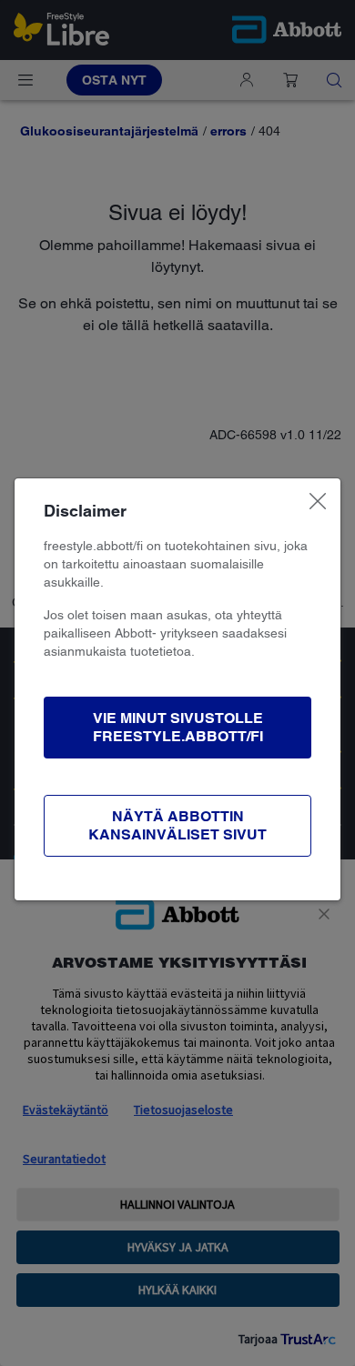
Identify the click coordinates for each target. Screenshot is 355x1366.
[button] (177, 727)
